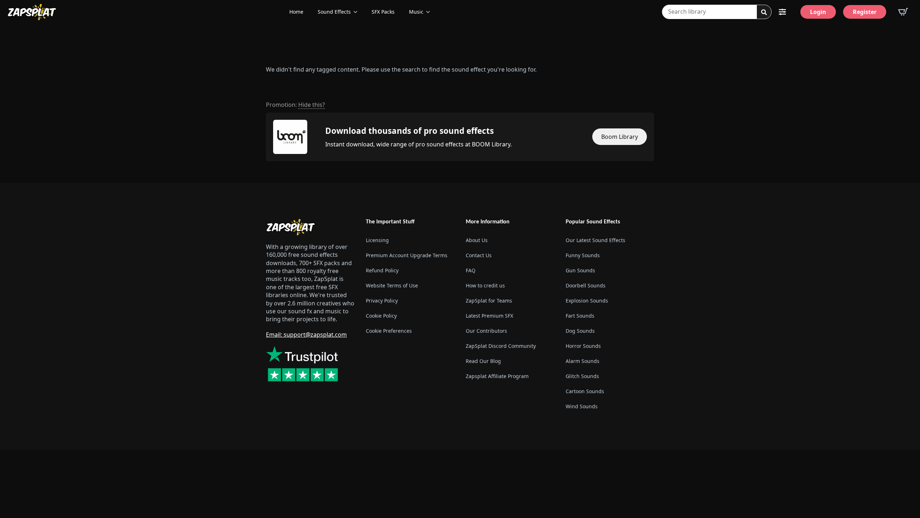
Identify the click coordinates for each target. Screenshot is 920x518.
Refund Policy (382, 270)
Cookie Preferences (389, 330)
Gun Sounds (580, 270)
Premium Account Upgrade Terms (406, 255)
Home (296, 11)
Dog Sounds (580, 330)
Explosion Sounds (587, 300)
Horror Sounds (583, 345)
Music (416, 11)
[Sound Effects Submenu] (357, 12)
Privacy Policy (382, 300)
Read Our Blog (483, 361)
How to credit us (485, 285)
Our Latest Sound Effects (595, 240)
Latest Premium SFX (489, 315)
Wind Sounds (582, 406)
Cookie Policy (381, 315)
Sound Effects (334, 11)
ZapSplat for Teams (489, 300)
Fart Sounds (580, 315)
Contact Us (479, 255)
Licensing (377, 240)
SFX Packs (383, 11)
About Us (477, 240)
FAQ (470, 270)
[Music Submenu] (430, 12)
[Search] (764, 12)
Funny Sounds (583, 255)
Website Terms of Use (392, 285)
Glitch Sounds (582, 376)
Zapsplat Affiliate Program (497, 376)
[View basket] (903, 12)
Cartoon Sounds (585, 391)
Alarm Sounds (582, 361)
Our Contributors (486, 330)
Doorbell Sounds (586, 285)
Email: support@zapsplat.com (306, 334)
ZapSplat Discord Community (501, 345)
